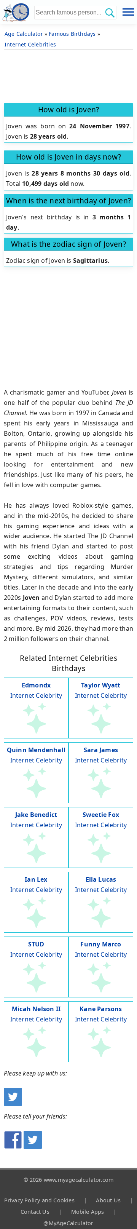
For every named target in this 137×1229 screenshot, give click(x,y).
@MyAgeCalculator (68, 1223)
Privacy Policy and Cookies (39, 1200)
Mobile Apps (87, 1211)
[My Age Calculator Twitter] (13, 1104)
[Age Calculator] (17, 12)
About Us (108, 1200)
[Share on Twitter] (33, 1147)
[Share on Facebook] (13, 1147)
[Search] (109, 12)
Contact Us (35, 1211)
